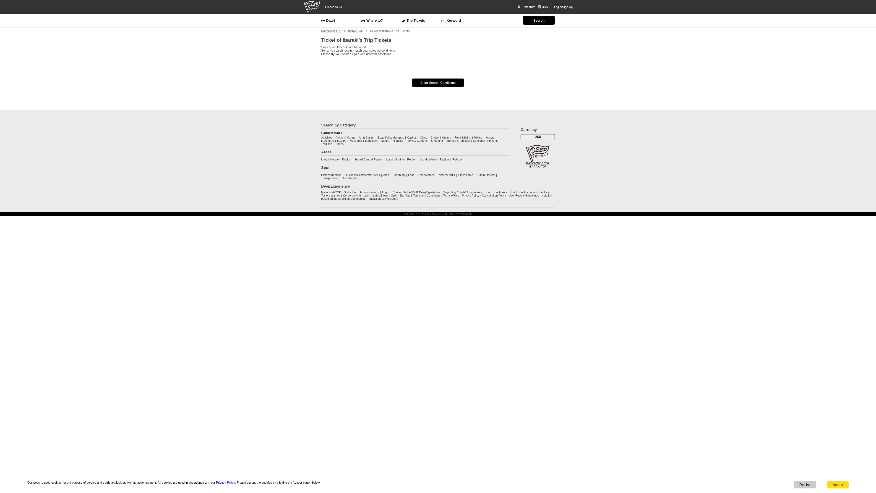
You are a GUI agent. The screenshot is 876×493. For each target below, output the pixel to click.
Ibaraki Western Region (434, 159)
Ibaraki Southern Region (401, 159)
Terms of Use (451, 195)
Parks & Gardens (417, 140)
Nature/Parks (447, 175)
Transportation (330, 178)
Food (411, 175)
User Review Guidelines (524, 195)
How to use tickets (496, 192)
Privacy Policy (470, 195)
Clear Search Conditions (438, 82)
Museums (356, 140)
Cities (423, 137)
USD (545, 7)
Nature (385, 140)
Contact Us (399, 192)
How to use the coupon (524, 192)
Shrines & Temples (458, 140)
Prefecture (528, 7)
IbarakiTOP (355, 31)
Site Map (404, 195)
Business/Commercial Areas (362, 175)
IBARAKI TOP (538, 166)
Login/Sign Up (563, 7)
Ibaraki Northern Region (336, 159)
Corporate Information (356, 195)
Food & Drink (463, 137)
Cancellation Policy (494, 195)
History (490, 137)
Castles (412, 137)
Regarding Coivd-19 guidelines (462, 192)
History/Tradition (331, 175)
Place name (466, 175)
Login (385, 192)
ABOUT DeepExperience (424, 192)
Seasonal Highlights (485, 140)
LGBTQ (341, 140)
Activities (326, 137)
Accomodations (369, 192)
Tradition (326, 144)
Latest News (380, 195)
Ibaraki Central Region (369, 159)
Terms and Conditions (426, 195)
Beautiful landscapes (391, 137)
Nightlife (398, 140)
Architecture (350, 178)
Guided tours (333, 7)
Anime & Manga (345, 137)
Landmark (327, 140)
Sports (340, 144)
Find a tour (350, 192)
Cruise (434, 137)
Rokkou (457, 159)
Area (386, 175)
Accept (838, 485)
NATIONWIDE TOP (538, 163)
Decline (805, 485)
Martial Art (371, 140)
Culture (446, 137)
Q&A (394, 195)
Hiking (478, 137)
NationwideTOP (331, 31)
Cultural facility (486, 175)
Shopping (437, 140)
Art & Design (366, 137)
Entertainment (426, 175)
